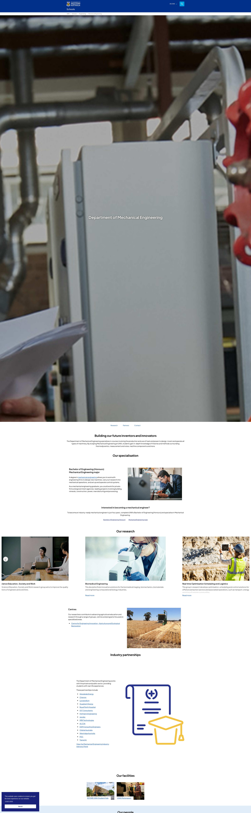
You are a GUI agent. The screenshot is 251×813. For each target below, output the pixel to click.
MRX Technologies (87, 720)
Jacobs (82, 717)
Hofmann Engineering (88, 714)
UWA (68, 13)
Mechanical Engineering (95, 13)
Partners (126, 425)
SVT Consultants (86, 710)
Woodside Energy (87, 694)
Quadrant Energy (86, 704)
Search (182, 4)
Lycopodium (84, 700)
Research (114, 425)
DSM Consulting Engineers (90, 727)
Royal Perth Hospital (88, 707)
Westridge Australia (87, 733)
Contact (137, 425)
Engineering (82, 13)
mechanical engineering (87, 477)
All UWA (172, 4)
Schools (74, 13)
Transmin (83, 740)
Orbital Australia (86, 730)
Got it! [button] (20, 806)
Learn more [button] (9, 801)
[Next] (245, 559)
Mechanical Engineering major (138, 520)
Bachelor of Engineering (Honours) (114, 520)
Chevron (83, 697)
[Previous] (5, 559)
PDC (81, 737)
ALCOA (82, 724)
